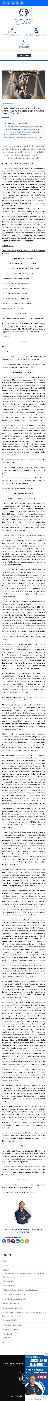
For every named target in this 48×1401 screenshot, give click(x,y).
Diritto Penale (9, 1285)
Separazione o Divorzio (12, 1308)
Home (5, 1261)
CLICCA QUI (23, 1232)
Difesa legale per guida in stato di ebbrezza (20, 1290)
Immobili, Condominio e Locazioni (16, 1294)
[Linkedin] (18, 1241)
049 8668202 (24, 47)
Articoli (6, 1265)
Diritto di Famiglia (8, 103)
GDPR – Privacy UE (11, 1303)
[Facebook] (4, 1241)
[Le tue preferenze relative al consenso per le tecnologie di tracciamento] (44, 1397)
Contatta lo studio (10, 1329)
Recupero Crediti (10, 1320)
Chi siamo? (7, 1334)
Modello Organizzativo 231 (14, 1299)
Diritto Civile (8, 1281)
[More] (27, 1241)
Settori (6, 1270)
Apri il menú (23, 56)
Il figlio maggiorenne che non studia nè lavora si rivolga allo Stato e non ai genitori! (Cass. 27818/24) (23, 111)
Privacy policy (14, 1396)
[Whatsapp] (22, 1241)
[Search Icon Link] (3, 1342)
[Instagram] (9, 1241)
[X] (13, 1241)
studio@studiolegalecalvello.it (36, 35)
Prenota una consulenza (12, 1325)
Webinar (6, 1337)
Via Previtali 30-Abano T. (12, 35)
